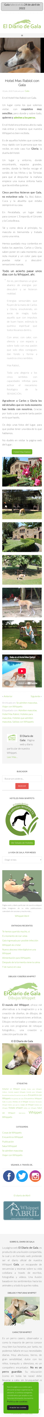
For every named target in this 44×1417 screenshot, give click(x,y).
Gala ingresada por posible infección (20, 940)
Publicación (8, 1141)
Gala (4, 1102)
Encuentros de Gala (17, 1099)
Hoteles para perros (14, 1105)
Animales (23, 1089)
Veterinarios (22, 1113)
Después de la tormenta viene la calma (21, 962)
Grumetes (9, 1102)
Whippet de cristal (11, 944)
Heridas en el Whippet (20, 1102)
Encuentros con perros (21, 1095)
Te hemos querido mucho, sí (16, 931)
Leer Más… (12, 757)
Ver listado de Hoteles (22, 842)
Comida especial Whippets (17, 1092)
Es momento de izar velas (14, 935)
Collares (4, 1092)
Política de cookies (17, 1401)
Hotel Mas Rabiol (22, 451)
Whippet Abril (22, 915)
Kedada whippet (16, 1108)
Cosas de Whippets (12, 1132)
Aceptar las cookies (18, 1407)
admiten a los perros (24, 117)
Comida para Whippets (34, 1092)
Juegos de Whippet (27, 1105)
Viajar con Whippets (12, 706)
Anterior (8, 696)
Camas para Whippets (34, 1089)
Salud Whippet (9, 1146)
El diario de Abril (22, 1195)
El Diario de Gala (22, 24)
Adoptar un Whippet (11, 1089)
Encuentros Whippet (33, 1098)
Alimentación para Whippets (16, 957)
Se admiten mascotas (26, 702)
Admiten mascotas (27, 710)
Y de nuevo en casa (11, 966)
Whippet (35, 1112)
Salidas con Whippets (23, 721)
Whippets (7, 1117)
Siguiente (35, 696)
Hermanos (32, 1102)
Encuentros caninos (8, 1095)
